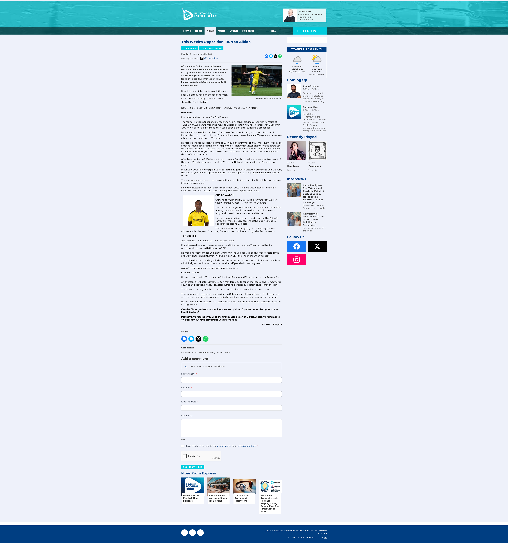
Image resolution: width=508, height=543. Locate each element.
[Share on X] (275, 56)
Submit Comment (192, 467)
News (210, 30)
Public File (322, 533)
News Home (191, 48)
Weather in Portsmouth (307, 49)
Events (234, 30)
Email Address (189, 401)
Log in (186, 366)
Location (186, 387)
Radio (198, 30)
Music (221, 30)
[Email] (316, 20)
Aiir (325, 537)
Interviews (296, 179)
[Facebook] (184, 532)
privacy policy (224, 446)
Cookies (309, 531)
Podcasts (248, 30)
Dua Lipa (291, 170)
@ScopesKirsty (211, 58)
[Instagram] (200, 532)
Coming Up (297, 80)
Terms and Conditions (294, 531)
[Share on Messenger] (271, 56)
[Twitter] (192, 532)
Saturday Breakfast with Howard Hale (310, 15)
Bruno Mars (313, 170)
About (268, 531)
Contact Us (277, 531)
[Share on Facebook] (266, 56)
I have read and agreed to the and (221, 446)
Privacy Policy (320, 531)
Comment (187, 415)
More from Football (212, 48)
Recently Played (302, 137)
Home (187, 30)
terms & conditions (246, 446)
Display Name (189, 374)
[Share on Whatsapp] (280, 56)
